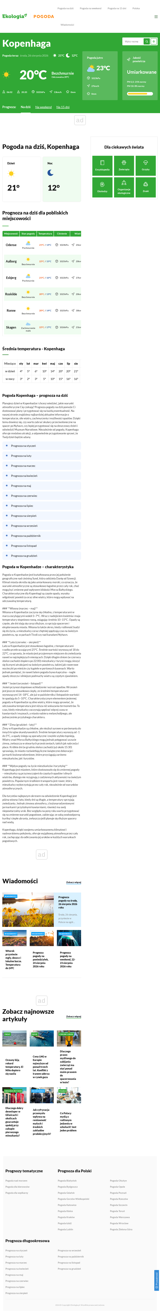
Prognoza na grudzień (24, 555)
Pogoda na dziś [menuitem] (66, 8)
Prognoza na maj (21, 485)
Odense (11, 245)
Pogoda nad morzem (16, 1180)
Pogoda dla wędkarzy (16, 1193)
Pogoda (44, 16)
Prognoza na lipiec (22, 505)
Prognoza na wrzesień (24, 525)
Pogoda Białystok (67, 1180)
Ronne (11, 310)
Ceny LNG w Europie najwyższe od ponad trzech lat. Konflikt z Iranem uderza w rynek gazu (41, 1067)
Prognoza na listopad (24, 545)
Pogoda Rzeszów (119, 1199)
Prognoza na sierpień (23, 515)
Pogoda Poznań (118, 1193)
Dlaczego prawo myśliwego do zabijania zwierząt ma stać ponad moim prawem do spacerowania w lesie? (68, 1067)
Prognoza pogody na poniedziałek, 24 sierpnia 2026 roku (40, 959)
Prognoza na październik (26, 535)
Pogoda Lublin (65, 1229)
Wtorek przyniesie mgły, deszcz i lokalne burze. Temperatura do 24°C (13, 959)
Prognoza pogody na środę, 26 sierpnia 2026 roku (68, 902)
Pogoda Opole (117, 1187)
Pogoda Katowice (67, 1205)
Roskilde (11, 294)
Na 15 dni (63, 107)
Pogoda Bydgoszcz (68, 1187)
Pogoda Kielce (65, 1211)
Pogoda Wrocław (119, 1223)
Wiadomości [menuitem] (67, 24)
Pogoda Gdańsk (66, 1193)
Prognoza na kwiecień (24, 475)
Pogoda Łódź (65, 1223)
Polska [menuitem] (136, 8)
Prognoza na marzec (23, 465)
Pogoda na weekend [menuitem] (90, 8)
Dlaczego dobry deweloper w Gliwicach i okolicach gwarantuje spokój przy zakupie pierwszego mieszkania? (14, 1122)
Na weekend (43, 107)
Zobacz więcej (73, 882)
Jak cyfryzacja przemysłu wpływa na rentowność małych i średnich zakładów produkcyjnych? (42, 1121)
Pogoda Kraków (66, 1217)
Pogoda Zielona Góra (121, 1229)
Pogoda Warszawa (120, 1217)
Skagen (11, 327)
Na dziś (26, 107)
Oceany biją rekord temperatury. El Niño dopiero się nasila (14, 1066)
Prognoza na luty (21, 455)
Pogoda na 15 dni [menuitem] (117, 8)
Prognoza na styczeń (23, 445)
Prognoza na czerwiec (24, 495)
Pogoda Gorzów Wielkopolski (73, 1199)
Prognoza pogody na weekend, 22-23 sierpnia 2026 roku (67, 959)
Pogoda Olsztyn (118, 1180)
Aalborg (11, 261)
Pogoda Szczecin (119, 1205)
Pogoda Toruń (117, 1211)
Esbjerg (11, 277)
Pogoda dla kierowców (17, 1187)
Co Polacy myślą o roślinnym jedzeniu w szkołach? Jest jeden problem (68, 1122)
